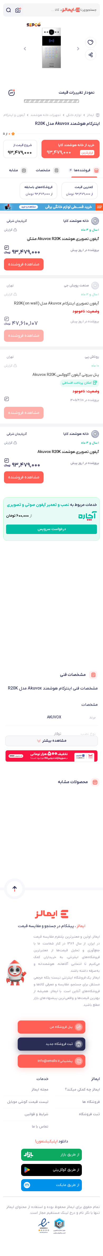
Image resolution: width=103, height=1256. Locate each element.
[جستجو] (8, 10)
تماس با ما (40, 1126)
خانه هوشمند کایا (76, 221)
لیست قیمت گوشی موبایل (27, 1101)
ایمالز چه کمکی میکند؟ (82, 1089)
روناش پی (92, 357)
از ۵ (6, 133)
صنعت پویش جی (76, 285)
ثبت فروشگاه (89, 1114)
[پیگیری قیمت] (90, 42)
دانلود (51, 1141)
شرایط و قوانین (36, 1114)
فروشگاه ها (91, 1101)
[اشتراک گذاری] (90, 54)
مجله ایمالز (39, 1089)
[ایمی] (16, 973)
